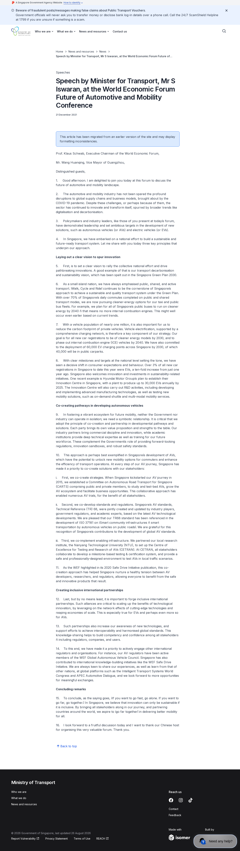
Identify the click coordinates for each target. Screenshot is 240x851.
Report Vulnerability (23, 838)
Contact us (120, 31)
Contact (173, 808)
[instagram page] (180, 800)
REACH (100, 838)
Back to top (68, 746)
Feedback (175, 815)
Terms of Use (82, 838)
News (102, 51)
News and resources (81, 51)
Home (59, 51)
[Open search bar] (224, 31)
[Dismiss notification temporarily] (226, 10)
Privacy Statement (56, 838)
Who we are (18, 791)
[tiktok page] (190, 800)
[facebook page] (171, 800)
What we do (18, 798)
